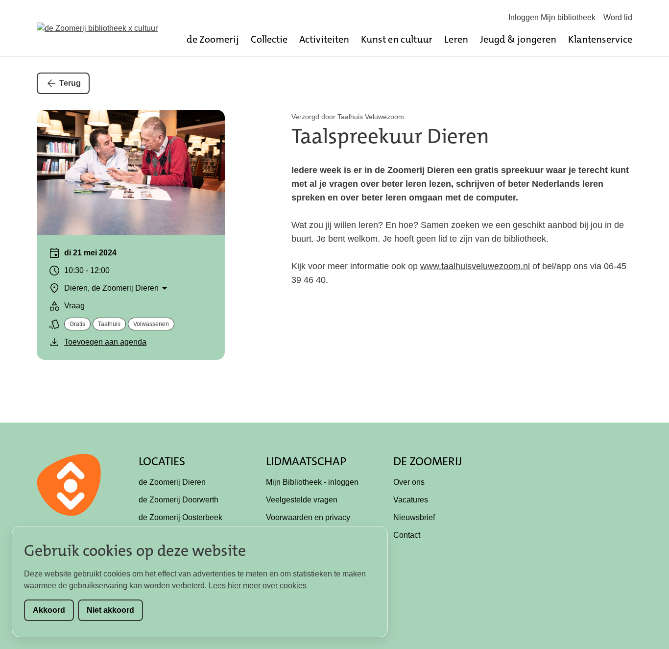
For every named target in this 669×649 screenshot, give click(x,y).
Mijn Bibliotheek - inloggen (312, 482)
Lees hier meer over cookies (258, 585)
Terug (70, 83)
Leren (456, 39)
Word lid (617, 17)
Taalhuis (109, 324)
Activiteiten (324, 39)
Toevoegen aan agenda (105, 342)
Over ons (409, 482)
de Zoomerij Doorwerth (178, 500)
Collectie (269, 39)
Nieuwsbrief (414, 517)
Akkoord (49, 610)
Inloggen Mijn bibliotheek (552, 17)
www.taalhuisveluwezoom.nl (475, 266)
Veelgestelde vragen (301, 500)
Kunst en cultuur (396, 39)
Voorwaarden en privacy (308, 517)
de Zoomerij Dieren (172, 482)
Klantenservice (600, 39)
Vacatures (410, 500)
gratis (77, 324)
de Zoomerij (213, 39)
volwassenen (151, 324)
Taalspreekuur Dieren (390, 136)
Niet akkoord (110, 610)
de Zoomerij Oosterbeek (180, 517)
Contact (406, 535)
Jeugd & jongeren (518, 39)
